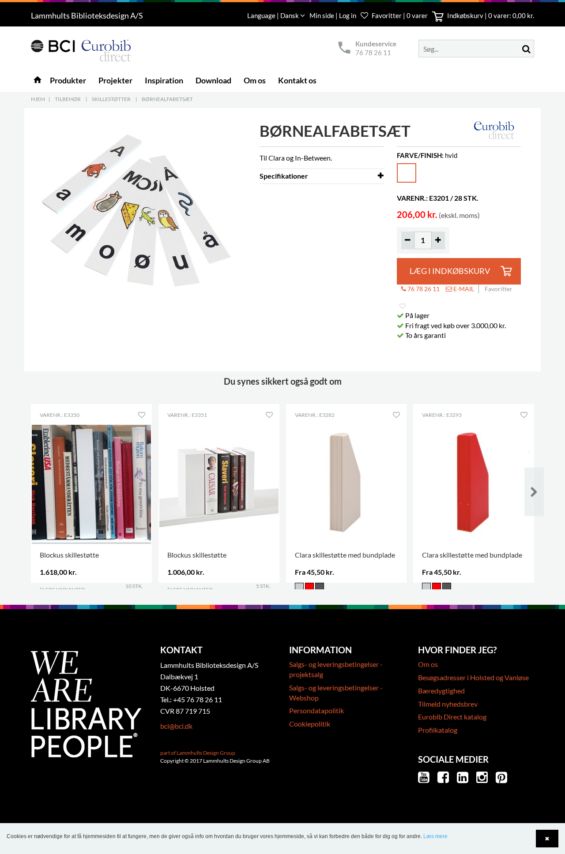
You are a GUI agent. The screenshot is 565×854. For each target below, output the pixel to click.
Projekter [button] (115, 80)
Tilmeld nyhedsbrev (448, 704)
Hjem (38, 99)
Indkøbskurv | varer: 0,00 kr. (490, 15)
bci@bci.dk (176, 726)
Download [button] (213, 80)
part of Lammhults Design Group (197, 752)
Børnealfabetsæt (167, 99)
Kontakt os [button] (297, 80)
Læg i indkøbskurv (450, 271)
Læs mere (435, 836)
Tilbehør (68, 99)
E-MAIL (463, 288)
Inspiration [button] (164, 80)
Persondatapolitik (316, 710)
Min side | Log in (333, 15)
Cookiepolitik (309, 723)
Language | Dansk (273, 15)
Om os (428, 664)
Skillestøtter (111, 99)
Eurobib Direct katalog (452, 716)
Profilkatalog (437, 730)
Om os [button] (255, 80)
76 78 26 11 (373, 52)
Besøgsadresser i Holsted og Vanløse (473, 677)
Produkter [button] (68, 80)
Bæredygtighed (441, 690)
